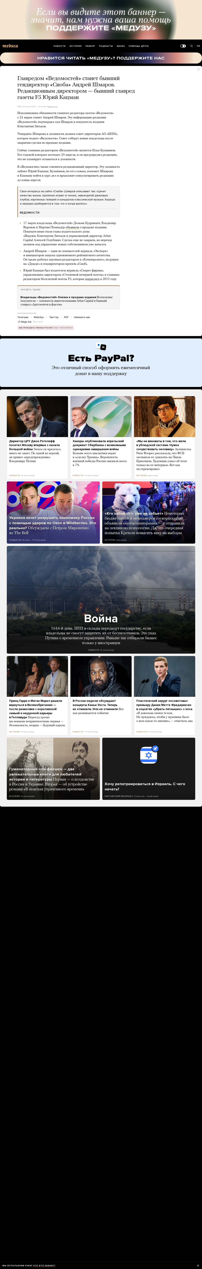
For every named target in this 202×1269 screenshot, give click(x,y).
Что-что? (38, 321)
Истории (76, 46)
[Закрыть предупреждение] (198, 1265)
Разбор (90, 46)
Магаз (121, 46)
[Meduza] (10, 45)
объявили (72, 227)
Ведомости (52, 106)
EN (198, 46)
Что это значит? (44, 1265)
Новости (59, 46)
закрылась (92, 279)
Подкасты (106, 46)
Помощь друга (139, 46)
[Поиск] (191, 46)
